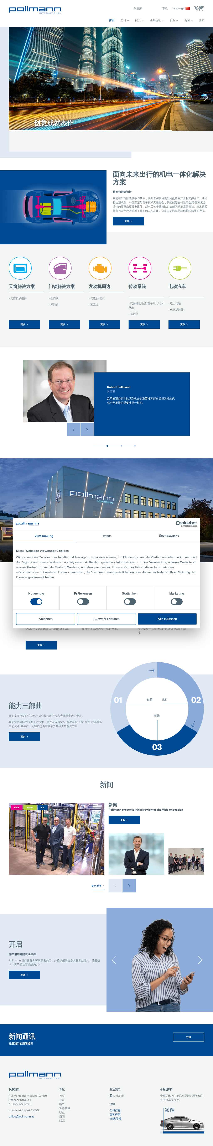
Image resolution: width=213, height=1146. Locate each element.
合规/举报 (115, 1118)
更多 (127, 221)
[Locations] (199, 8)
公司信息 (115, 1110)
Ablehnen (46, 619)
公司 (123, 20)
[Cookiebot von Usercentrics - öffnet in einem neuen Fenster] (179, 524)
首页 (111, 20)
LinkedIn (119, 1095)
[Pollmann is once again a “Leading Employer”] (186, 861)
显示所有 (97, 885)
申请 (23, 974)
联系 (201, 20)
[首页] (35, 10)
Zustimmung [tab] (44, 536)
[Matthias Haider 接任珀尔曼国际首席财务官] (136, 854)
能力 (138, 20)
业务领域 (155, 20)
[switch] (83, 601)
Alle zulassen (167, 619)
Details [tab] (107, 536)
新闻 (187, 20)
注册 (188, 1036)
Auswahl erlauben (106, 619)
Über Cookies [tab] (169, 536)
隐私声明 (115, 1114)
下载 (165, 8)
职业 (172, 20)
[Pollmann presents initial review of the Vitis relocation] (56, 839)
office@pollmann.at (21, 1116)
